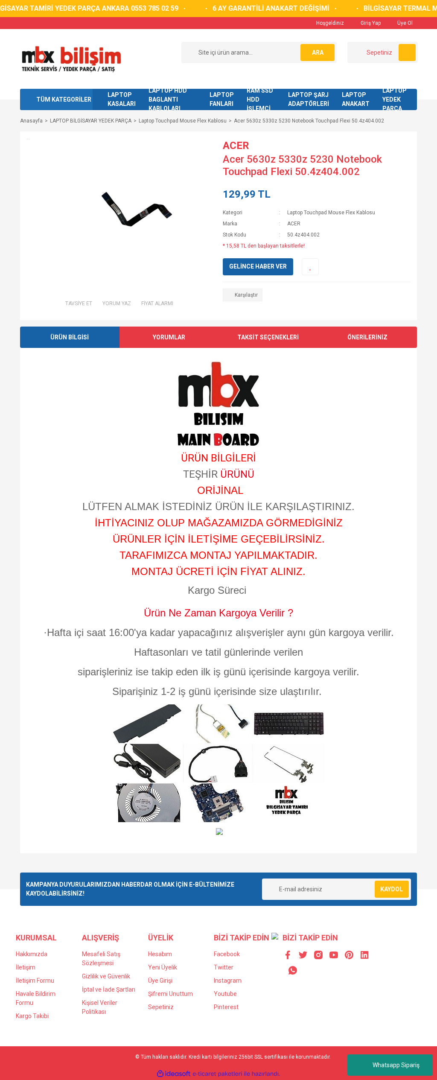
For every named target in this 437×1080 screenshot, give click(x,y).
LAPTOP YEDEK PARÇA (394, 99)
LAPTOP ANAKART (356, 99)
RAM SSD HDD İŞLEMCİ (260, 99)
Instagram (228, 980)
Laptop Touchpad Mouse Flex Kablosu (331, 213)
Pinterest (226, 1007)
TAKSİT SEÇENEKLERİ (268, 337)
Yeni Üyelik (162, 967)
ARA (317, 52)
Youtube (225, 993)
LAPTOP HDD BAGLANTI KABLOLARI (168, 99)
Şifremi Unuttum (170, 993)
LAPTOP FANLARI (222, 99)
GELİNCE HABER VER (258, 266)
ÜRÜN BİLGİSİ (69, 337)
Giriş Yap (370, 23)
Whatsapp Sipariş (396, 1065)
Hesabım (160, 954)
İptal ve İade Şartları (108, 989)
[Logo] (71, 58)
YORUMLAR (169, 337)
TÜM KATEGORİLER (63, 99)
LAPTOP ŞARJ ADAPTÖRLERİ (308, 99)
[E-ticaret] (217, 1074)
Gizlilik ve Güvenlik (106, 976)
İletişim (25, 967)
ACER (236, 146)
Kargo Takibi (32, 1016)
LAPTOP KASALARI (122, 99)
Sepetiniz (161, 1007)
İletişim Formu (35, 980)
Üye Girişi (160, 980)
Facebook (227, 954)
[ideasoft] (174, 1074)
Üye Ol (404, 23)
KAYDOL (391, 889)
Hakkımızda (31, 954)
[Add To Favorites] (310, 266)
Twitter (223, 967)
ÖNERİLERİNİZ (367, 337)
